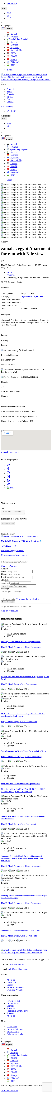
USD (4, 8)
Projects (10, 94)
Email (4, 577)
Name (4, 571)
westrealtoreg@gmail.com (12, 550)
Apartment (26, 296)
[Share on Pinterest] (8, 481)
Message (5, 588)
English (8, 29)
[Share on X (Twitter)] (8, 466)
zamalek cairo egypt (10, 452)
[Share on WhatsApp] (8, 473)
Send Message (8, 602)
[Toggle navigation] (2, 82)
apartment (5, 583)
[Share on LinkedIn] (8, 477)
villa (3, 580)
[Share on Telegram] (8, 485)
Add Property (7, 106)
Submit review (8, 524)
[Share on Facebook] (8, 469)
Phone (4, 574)
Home (9, 272)
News (9, 91)
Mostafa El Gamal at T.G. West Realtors (20, 541)
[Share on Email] (10, 488)
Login (9, 70)
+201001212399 (17, 964)
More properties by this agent (14, 555)
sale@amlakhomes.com (18, 969)
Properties (11, 89)
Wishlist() (12, 3)
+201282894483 (8, 546)
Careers (10, 99)
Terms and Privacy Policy (27, 599)
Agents (10, 96)
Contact (10, 101)
